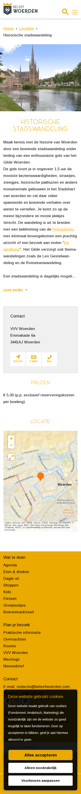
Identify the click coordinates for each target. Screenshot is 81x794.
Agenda (10, 565)
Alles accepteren (40, 755)
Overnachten (14, 639)
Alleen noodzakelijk (40, 768)
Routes (9, 646)
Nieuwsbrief (13, 666)
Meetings (11, 659)
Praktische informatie (22, 632)
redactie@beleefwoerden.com (43, 687)
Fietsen (9, 599)
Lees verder (13, 290)
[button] (41, 477)
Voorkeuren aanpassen (40, 780)
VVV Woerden (15, 653)
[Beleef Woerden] (20, 9)
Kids (7, 592)
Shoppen (10, 585)
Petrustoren (62, 229)
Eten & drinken (16, 572)
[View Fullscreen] (11, 457)
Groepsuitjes (14, 605)
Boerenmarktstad (18, 612)
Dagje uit (11, 578)
